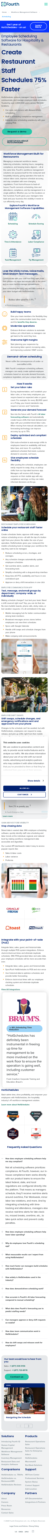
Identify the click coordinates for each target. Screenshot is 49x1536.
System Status (31, 1481)
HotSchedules (31, 1458)
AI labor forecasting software (28, 416)
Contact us (16, 1377)
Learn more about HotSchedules (17, 142)
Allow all (24, 788)
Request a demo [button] (17, 132)
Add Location (31, 1489)
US (16, 1532)
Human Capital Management (8, 1446)
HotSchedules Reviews (11, 1484)
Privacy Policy (34, 1526)
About (4, 1498)
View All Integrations (10, 989)
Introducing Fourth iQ (10, 1441)
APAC (27, 1532)
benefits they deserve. (27, 322)
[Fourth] (10, 4)
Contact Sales (7, 1512)
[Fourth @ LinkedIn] (33, 1532)
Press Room (6, 1505)
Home (4, 12)
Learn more (8, 816)
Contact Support (32, 1485)
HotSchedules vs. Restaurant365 (8, 1480)
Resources (5, 1509)
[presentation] (20, 1426)
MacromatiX (30, 1461)
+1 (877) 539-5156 (17, 1366)
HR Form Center (32, 1474)
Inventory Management (11, 1458)
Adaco (28, 1454)
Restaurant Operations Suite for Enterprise (35, 1449)
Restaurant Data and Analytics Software (10, 1463)
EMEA (21, 1532)
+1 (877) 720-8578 (19, 1370)
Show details (34, 780)
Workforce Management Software (24, 12)
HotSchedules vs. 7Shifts (12, 1474)
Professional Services (34, 1478)
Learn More (38, 26)
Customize (22, 794)
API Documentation (33, 1498)
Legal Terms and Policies (19, 1526)
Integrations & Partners (35, 1502)
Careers (4, 1502)
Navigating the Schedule (18, 1418)
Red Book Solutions (33, 1465)
